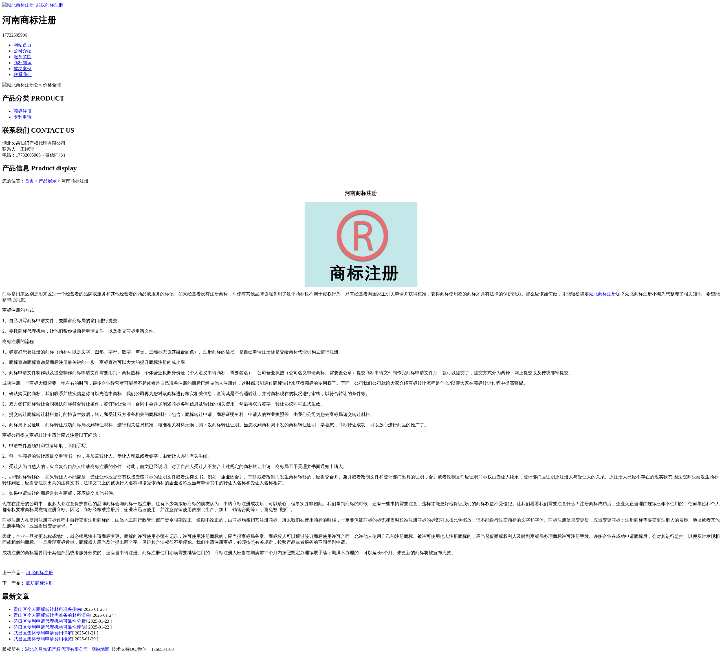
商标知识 (23, 62)
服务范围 (23, 56)
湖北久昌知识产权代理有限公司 (56, 649)
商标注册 (23, 111)
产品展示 (48, 181)
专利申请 (23, 117)
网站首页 (23, 45)
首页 (29, 181)
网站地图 (100, 649)
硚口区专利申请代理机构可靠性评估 (50, 627)
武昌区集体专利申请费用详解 (43, 633)
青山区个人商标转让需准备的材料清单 (52, 615)
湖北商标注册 (602, 293)
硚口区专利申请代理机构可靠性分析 (50, 621)
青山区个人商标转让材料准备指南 (47, 609)
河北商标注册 (39, 572)
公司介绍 (23, 50)
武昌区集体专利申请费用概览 (43, 638)
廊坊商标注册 (39, 583)
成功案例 (23, 68)
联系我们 (23, 74)
